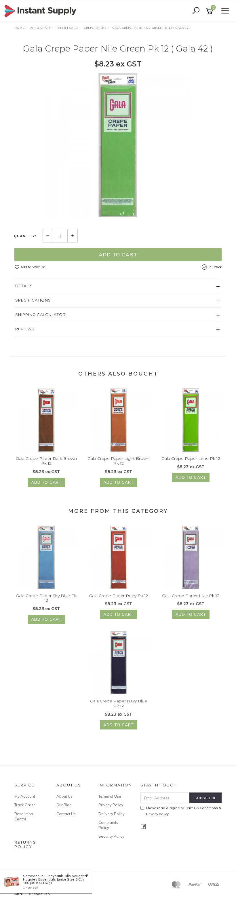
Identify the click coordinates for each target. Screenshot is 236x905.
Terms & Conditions (201, 808)
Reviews (25, 329)
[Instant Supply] (41, 10)
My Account (24, 796)
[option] (118, 145)
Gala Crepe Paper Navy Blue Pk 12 (118, 703)
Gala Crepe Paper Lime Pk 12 (190, 458)
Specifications (33, 300)
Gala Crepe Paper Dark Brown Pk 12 (46, 461)
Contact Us (66, 813)
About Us (64, 796)
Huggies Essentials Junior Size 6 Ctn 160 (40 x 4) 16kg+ (53, 881)
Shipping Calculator (40, 314)
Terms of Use (109, 796)
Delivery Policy (111, 813)
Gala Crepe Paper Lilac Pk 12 (190, 595)
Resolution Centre (23, 816)
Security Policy (111, 836)
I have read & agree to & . (183, 811)
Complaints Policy (108, 825)
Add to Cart (118, 254)
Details (24, 285)
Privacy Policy (110, 805)
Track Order (24, 805)
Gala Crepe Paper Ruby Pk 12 (118, 595)
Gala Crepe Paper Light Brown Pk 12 (118, 461)
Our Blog (64, 805)
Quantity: (25, 236)
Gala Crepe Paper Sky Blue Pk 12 (46, 598)
